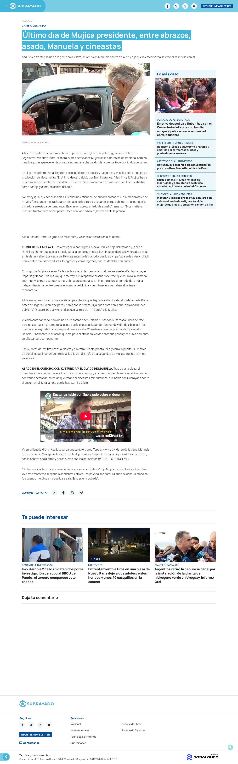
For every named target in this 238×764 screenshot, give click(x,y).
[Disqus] (119, 648)
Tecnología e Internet (83, 736)
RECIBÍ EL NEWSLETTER (217, 6)
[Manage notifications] (230, 747)
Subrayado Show (131, 724)
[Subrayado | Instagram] (185, 6)
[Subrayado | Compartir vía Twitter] (54, 493)
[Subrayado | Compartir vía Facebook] (63, 493)
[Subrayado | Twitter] (176, 6)
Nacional (27, 21)
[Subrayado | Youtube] (194, 6)
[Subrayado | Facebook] (167, 6)
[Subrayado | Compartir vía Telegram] (81, 493)
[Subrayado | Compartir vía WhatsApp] (72, 493)
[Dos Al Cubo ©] (203, 759)
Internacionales (79, 730)
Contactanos (31, 743)
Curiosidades (78, 743)
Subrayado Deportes (133, 730)
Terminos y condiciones (32, 755)
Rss (47, 755)
